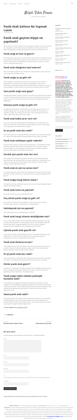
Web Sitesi (6, 368)
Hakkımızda (26, 3)
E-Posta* (5, 362)
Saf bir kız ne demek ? (59, 51)
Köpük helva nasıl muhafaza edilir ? (62, 55)
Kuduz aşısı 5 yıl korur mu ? (61, 59)
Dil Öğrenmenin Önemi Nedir (61, 139)
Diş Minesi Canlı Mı (22, 307)
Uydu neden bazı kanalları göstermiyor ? (63, 48)
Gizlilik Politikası (12, 3)
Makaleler (10, 315)
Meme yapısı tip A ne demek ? (61, 44)
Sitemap (45, 396)
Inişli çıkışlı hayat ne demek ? (61, 33)
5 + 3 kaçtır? (6, 381)
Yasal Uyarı (20, 3)
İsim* (5, 355)
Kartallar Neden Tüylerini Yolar (13, 323)
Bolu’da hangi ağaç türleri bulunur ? (62, 37)
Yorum (5, 338)
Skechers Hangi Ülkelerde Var (61, 148)
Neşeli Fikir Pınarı (38, 13)
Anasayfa (6, 3)
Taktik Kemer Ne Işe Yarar (43, 323)
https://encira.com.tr (22, 396)
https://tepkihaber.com (10, 396)
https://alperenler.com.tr (35, 396)
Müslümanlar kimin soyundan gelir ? (62, 62)
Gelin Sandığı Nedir (59, 143)
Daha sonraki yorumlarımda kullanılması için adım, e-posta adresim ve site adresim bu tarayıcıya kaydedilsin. (27, 377)
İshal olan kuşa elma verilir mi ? (61, 40)
